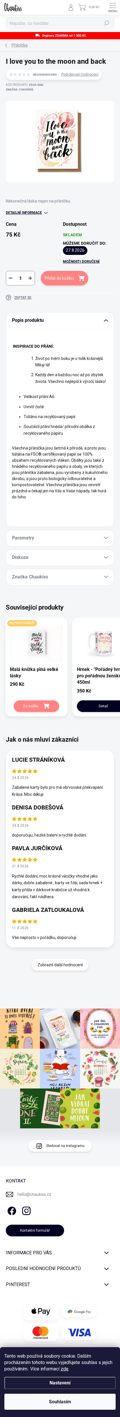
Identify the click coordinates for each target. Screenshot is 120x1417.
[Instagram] (25, 1210)
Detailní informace (24, 213)
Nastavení (60, 1383)
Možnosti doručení (81, 262)
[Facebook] (11, 1210)
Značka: (19, 89)
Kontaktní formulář (35, 1230)
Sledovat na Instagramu (65, 1146)
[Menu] (112, 7)
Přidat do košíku (59, 278)
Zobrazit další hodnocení (60, 965)
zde (64, 1369)
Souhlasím (60, 1401)
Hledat (106, 23)
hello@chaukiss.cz (34, 1194)
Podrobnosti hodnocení (79, 74)
